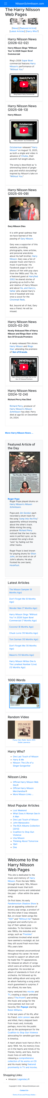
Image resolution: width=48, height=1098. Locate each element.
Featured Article (28, 28)
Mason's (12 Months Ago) (21, 655)
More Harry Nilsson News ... (19, 433)
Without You (16, 69)
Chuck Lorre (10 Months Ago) (23, 633)
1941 (15, 844)
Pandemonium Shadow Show (22, 903)
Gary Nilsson (26, 238)
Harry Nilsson (16, 346)
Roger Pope (14, 499)
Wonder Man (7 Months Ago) (23, 608)
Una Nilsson (18, 838)
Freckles (27, 934)
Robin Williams (15, 1010)
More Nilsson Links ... (23, 794)
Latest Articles (17, 31)
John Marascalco (21, 822)
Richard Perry (16, 406)
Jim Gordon (25, 513)
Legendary (22, 1079)
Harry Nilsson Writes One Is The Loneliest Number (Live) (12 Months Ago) (23, 664)
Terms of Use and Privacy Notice (24, 1095)
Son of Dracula (19, 352)
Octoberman (16, 147)
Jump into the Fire (28, 518)
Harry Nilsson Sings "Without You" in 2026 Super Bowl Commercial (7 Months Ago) (23, 617)
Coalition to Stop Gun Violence (23, 1032)
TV (9, 994)
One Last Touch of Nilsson (25, 756)
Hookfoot (14, 565)
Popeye (24, 1007)
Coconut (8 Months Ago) (21, 627)
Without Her (25, 919)
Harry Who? (32, 31)
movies (30, 991)
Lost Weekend (20, 810)
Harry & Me (18, 759)
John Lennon (23, 1017)
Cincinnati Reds (17, 299)
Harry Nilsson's (17, 409)
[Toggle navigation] (5, 3)
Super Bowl (27, 60)
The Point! (20, 997)
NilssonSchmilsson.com (29, 3)
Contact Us (24, 1090)
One (15, 847)
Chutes (24, 156)
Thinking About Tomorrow (25, 841)
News (15, 28)
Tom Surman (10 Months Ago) (23, 639)
